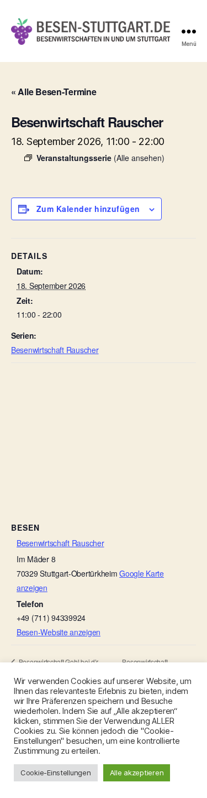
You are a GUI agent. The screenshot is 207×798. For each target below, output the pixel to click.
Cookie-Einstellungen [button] (55, 772)
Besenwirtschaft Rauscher (55, 349)
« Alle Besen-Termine (54, 91)
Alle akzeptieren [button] (137, 772)
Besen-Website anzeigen (58, 632)
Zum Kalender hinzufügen (88, 208)
